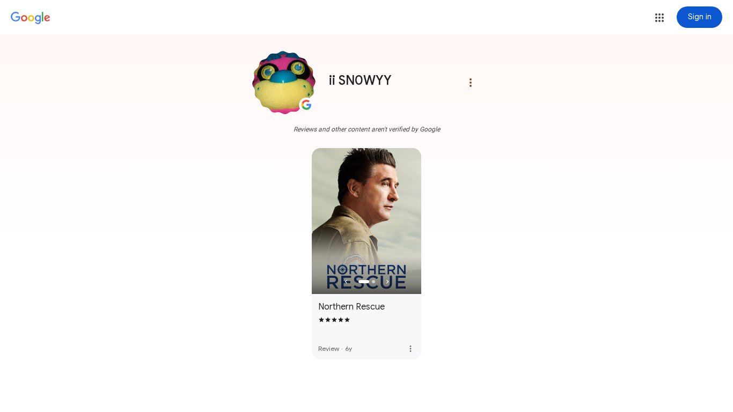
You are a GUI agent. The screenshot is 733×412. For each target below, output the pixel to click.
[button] (659, 17)
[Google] (30, 18)
